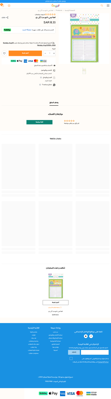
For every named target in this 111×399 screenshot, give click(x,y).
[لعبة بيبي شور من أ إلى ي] (55, 286)
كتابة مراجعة (39, 122)
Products (59, 10)
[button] (50, 15)
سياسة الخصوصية (103, 362)
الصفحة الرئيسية (70, 10)
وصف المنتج (54, 103)
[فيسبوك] (91, 336)
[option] (84, 38)
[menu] (108, 5)
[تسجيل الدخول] (9, 5)
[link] (92, 192)
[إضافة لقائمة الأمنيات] (4, 53)
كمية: (54, 49)
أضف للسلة (25, 53)
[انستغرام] (86, 336)
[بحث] (102, 5)
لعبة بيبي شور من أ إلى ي (55, 311)
